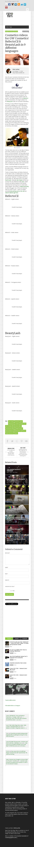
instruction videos (17, 426)
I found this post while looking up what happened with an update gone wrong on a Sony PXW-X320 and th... (16, 735)
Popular (9, 638)
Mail (6, 573)
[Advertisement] (17, 623)
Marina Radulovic (9, 430)
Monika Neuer (18, 430)
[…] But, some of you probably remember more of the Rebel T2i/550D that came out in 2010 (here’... (16, 745)
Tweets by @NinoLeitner (10, 700)
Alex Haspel (19, 180)
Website (7, 580)
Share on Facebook (7, 441)
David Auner (8, 180)
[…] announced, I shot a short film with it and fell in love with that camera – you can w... (16, 718)
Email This (26, 441)
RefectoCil (25, 98)
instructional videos (10, 428)
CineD (6, 833)
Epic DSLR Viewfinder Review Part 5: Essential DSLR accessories (19, 657)
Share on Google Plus (17, 441)
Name (6, 567)
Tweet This (12, 441)
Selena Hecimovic (9, 433)
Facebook (24, 638)
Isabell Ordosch (19, 428)
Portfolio (15, 31)
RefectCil (24, 430)
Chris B (7, 751)
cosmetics (17, 423)
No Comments (25, 31)
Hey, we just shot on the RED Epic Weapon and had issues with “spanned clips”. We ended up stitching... (16, 753)
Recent (16, 638)
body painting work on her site (16, 191)
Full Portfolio (10, 31)
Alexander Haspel (18, 421)
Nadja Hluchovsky (24, 186)
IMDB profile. (17, 828)
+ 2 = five (12, 590)
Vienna (16, 433)
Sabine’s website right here (11, 192)
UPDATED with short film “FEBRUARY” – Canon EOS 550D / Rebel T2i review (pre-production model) (19, 643)
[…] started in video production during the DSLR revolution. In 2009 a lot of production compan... (16, 762)
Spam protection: (10, 586)
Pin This (21, 441)
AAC (13, 802)
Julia (23, 181)
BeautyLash (10, 101)
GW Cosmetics (9, 426)
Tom (7, 733)
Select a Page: (27, 9)
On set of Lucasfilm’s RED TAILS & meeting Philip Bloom (18, 650)
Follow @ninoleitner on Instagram (12, 705)
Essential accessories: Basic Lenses (18, 663)
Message (7, 553)
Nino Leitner (16, 69)
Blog (6, 31)
